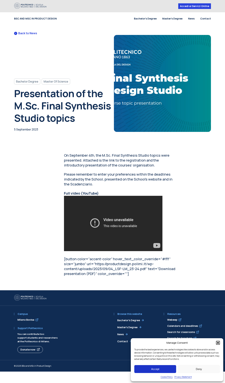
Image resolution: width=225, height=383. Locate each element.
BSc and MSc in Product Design (35, 18)
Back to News (27, 33)
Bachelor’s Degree (145, 18)
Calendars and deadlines (182, 326)
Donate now (27, 349)
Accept (155, 369)
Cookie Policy (167, 376)
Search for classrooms (181, 332)
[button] (218, 343)
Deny (199, 369)
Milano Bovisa (25, 319)
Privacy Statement (183, 376)
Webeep (172, 319)
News (191, 18)
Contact (205, 18)
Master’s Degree (172, 18)
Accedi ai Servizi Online (194, 6)
